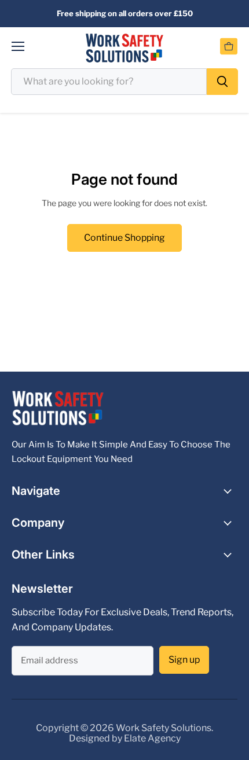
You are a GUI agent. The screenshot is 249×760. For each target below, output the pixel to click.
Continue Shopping (124, 237)
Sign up (184, 659)
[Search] (222, 81)
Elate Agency (152, 738)
